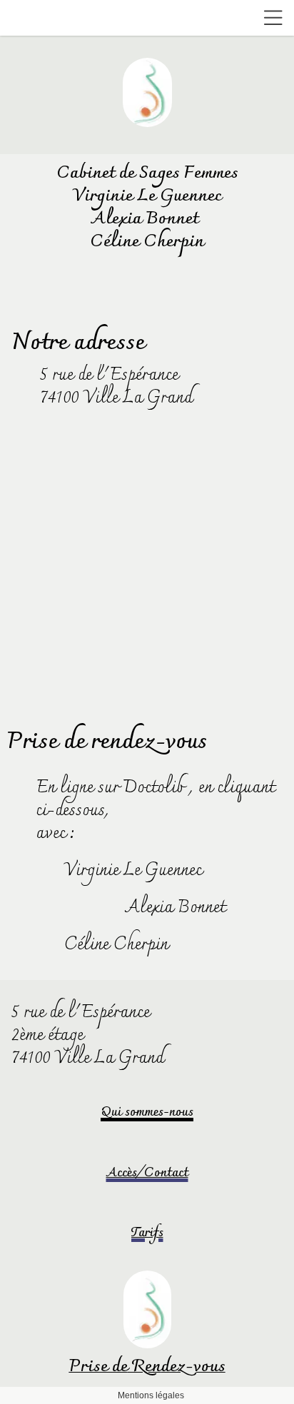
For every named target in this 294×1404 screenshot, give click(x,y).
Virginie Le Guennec (133, 870)
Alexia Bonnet (173, 908)
